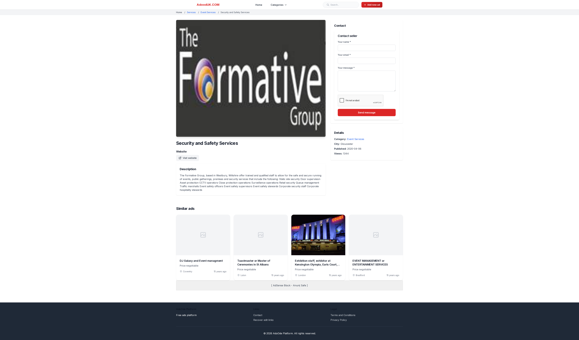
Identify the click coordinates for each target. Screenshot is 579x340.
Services (191, 12)
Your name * (344, 42)
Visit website (190, 157)
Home (258, 4)
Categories (277, 4)
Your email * (344, 55)
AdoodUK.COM (208, 4)
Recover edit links (263, 319)
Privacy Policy (339, 319)
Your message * (346, 68)
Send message (366, 112)
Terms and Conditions (343, 315)
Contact (257, 315)
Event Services (208, 12)
